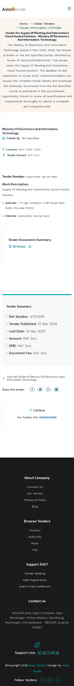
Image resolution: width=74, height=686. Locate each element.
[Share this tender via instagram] (56, 389)
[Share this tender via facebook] (32, 389)
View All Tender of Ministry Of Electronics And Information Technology (36, 378)
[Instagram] (57, 680)
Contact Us (35, 486)
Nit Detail (19, 246)
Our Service (35, 493)
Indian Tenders (44, 23)
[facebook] (42, 680)
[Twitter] (49, 680)
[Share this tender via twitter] (40, 389)
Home (24, 23)
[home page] (14, 8)
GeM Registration (35, 580)
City (34, 549)
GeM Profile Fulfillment (35, 586)
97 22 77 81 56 (48, 652)
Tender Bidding (34, 573)
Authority (34, 536)
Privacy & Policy (35, 499)
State (34, 543)
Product (34, 530)
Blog (35, 506)
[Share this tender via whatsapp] (48, 389)
